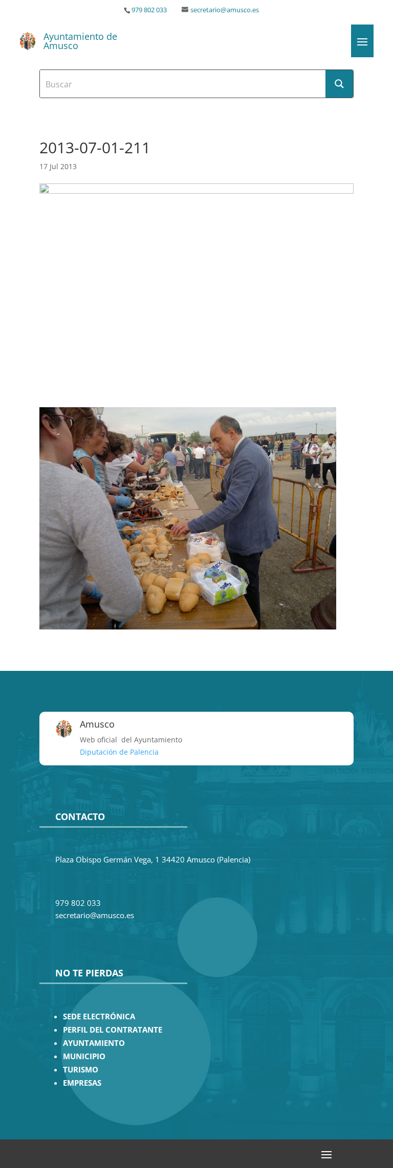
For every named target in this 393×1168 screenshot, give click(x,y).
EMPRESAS (82, 1083)
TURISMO (80, 1069)
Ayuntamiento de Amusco (80, 41)
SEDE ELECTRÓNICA (99, 1016)
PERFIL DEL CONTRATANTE (112, 1029)
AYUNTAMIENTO (94, 1043)
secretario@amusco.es (224, 10)
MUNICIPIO (84, 1056)
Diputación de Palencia (119, 752)
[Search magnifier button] (339, 84)
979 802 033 (149, 10)
